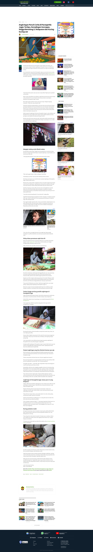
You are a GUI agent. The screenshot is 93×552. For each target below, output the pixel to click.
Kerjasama (48, 541)
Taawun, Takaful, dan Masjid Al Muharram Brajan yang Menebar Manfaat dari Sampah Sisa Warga (49, 509)
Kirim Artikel (35, 543)
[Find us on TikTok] (71, 2)
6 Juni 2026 (65, 118)
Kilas (38, 5)
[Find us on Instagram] (64, 2)
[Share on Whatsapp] (20, 66)
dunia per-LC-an (51, 73)
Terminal (62, 5)
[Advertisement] (46, 14)
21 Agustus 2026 (47, 506)
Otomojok (46, 5)
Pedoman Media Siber (50, 542)
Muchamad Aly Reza (25, 34)
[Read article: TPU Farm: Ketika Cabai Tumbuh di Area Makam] (60, 60)
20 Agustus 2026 (66, 83)
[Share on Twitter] (20, 68)
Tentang (34, 541)
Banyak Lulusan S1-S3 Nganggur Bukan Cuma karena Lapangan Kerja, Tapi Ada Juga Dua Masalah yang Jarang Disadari (69, 72)
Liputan (23, 5)
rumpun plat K (32, 242)
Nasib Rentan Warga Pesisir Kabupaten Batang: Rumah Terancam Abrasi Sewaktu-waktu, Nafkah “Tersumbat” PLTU (30, 510)
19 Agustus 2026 (28, 514)
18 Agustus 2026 (28, 521)
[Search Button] (73, 5)
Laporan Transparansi (50, 545)
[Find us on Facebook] (68, 2)
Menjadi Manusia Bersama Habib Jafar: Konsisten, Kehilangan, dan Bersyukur (68, 105)
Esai (20, 5)
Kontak (34, 545)
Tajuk (29, 5)
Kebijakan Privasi (49, 543)
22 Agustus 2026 (28, 506)
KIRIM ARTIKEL (58, 2)
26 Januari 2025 (32, 34)
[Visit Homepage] (24, 2)
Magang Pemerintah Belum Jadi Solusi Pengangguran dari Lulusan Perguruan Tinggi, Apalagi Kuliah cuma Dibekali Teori (69, 88)
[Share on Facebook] (20, 71)
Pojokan (33, 5)
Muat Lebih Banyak (37, 525)
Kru (33, 542)
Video (58, 5)
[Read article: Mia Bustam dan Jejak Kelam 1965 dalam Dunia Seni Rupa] (60, 118)
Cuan (41, 5)
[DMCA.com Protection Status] (25, 542)
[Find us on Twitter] (66, 2)
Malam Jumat (52, 5)
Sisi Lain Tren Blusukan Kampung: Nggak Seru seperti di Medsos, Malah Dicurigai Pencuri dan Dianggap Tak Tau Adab (69, 80)
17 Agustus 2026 (47, 521)
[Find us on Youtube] (73, 2)
